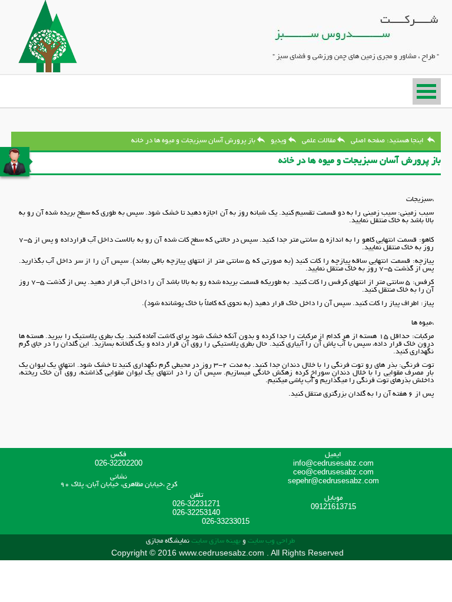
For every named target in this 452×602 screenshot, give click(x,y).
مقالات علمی (318, 141)
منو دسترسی (427, 91)
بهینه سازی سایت (216, 541)
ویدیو (279, 141)
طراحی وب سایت (270, 541)
